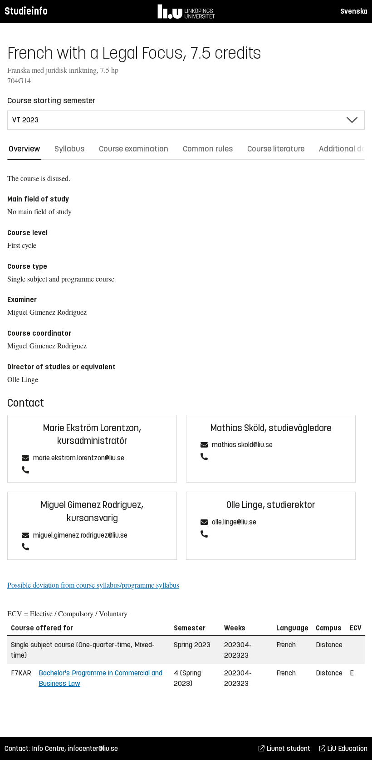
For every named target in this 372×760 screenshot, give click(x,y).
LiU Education (346, 748)
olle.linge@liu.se (234, 522)
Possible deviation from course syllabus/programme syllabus (93, 584)
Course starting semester (51, 101)
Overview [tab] (24, 149)
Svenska (353, 11)
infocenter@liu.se (93, 748)
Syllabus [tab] (69, 149)
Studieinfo (26, 11)
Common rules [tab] (208, 149)
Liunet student (287, 748)
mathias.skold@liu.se (242, 445)
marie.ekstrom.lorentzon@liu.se (78, 458)
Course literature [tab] (275, 149)
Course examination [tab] (133, 149)
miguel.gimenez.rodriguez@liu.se (80, 535)
